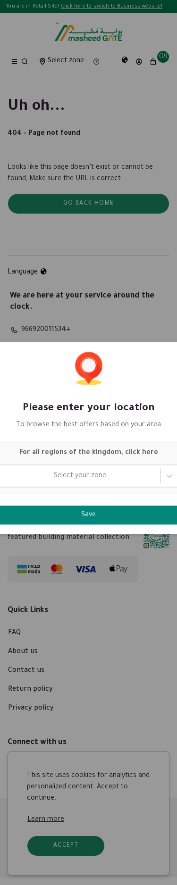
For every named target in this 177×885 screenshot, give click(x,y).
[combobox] (5, 475)
